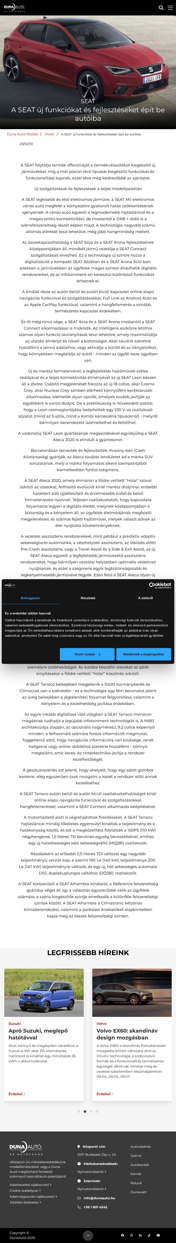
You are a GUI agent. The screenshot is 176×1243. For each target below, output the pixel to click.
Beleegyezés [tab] (30, 598)
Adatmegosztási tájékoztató (32, 1197)
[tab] (79, 1111)
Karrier (135, 1174)
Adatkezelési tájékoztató (30, 1185)
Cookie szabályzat (24, 1191)
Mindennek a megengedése (143, 654)
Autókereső (139, 1165)
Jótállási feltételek (24, 1202)
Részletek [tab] (88, 598)
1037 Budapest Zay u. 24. (97, 1154)
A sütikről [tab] (145, 598)
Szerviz (136, 1156)
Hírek (49, 134)
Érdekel (16, 1094)
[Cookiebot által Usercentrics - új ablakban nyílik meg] (152, 585)
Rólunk (136, 1183)
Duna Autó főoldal (22, 134)
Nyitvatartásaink (91, 1172)
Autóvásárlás (140, 1147)
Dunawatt (138, 1192)
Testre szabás (84, 654)
